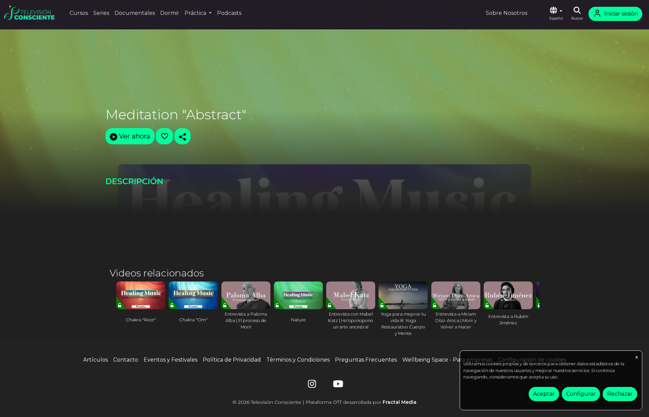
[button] (556, 13)
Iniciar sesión (621, 13)
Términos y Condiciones (298, 360)
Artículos (95, 360)
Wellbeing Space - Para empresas (447, 360)
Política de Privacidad (232, 360)
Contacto (125, 360)
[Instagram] (311, 385)
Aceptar (544, 394)
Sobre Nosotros (506, 13)
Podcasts (229, 13)
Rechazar (620, 394)
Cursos (79, 13)
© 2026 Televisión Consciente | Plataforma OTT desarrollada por (324, 402)
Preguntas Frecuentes (366, 360)
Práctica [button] (196, 13)
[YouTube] (337, 385)
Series (101, 13)
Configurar (581, 394)
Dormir (169, 13)
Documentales (135, 13)
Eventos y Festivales (170, 360)
